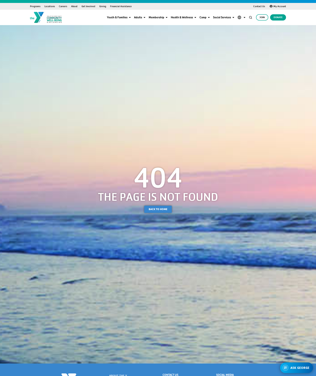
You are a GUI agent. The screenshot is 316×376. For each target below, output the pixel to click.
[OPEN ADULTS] (144, 17)
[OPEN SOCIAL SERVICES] (233, 17)
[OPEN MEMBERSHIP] (166, 17)
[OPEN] (244, 17)
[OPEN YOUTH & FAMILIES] (129, 17)
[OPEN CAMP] (208, 17)
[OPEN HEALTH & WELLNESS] (195, 17)
